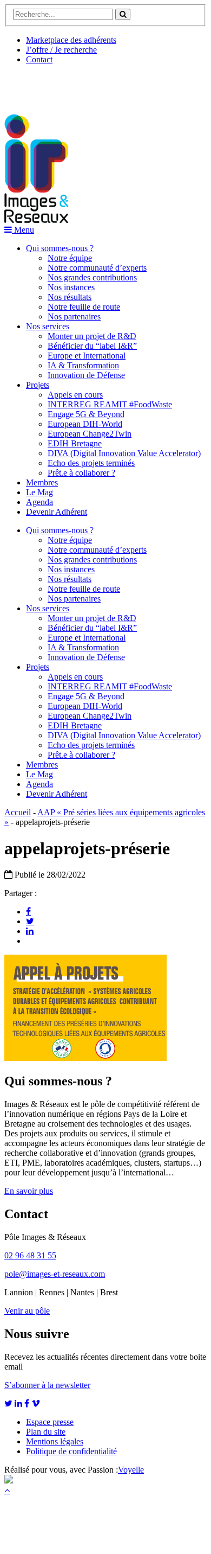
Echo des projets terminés (91, 463)
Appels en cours (75, 394)
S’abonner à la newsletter (47, 1385)
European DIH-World (85, 424)
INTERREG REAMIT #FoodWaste (110, 404)
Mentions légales (54, 1441)
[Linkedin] (30, 930)
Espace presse (50, 1422)
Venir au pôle (27, 1310)
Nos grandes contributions (92, 277)
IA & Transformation (83, 365)
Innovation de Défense (86, 375)
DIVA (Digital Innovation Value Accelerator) (124, 453)
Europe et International (87, 355)
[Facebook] (28, 911)
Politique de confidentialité (71, 1451)
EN (44, 85)
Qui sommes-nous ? (60, 248)
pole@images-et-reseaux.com (54, 1273)
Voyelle (131, 1469)
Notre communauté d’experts (97, 267)
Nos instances (71, 287)
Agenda (39, 502)
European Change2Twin (89, 433)
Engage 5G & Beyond (86, 414)
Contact (39, 59)
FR (84, 85)
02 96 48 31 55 (30, 1255)
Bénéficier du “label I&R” (92, 345)
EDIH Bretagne (75, 443)
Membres (42, 482)
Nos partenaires (74, 316)
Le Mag (39, 492)
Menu (23, 229)
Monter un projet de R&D (92, 336)
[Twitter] (30, 921)
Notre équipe (70, 258)
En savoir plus (28, 1190)
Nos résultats (69, 297)
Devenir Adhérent (56, 511)
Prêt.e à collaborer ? (81, 472)
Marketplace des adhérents (71, 39)
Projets (37, 384)
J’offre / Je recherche (61, 49)
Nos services (47, 326)
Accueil (17, 812)
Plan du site (45, 1431)
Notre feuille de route (84, 306)
